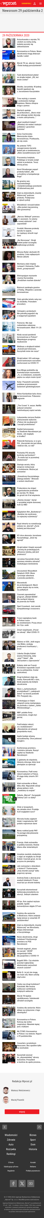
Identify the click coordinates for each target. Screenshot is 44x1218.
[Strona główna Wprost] (9, 3)
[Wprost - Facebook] (13, 1183)
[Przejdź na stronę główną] (1, 3)
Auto (11, 1144)
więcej (22, 1111)
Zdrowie (11, 1139)
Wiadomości (11, 1135)
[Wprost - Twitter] (22, 1183)
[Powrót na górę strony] (39, 1127)
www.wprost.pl (20, 1211)
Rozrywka (11, 1149)
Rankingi (11, 1153)
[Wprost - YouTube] (30, 1183)
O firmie (11, 1162)
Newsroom (9, 11)
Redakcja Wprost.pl (22, 1081)
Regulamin (11, 1171)
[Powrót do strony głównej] (4, 1127)
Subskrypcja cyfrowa (11, 1167)
